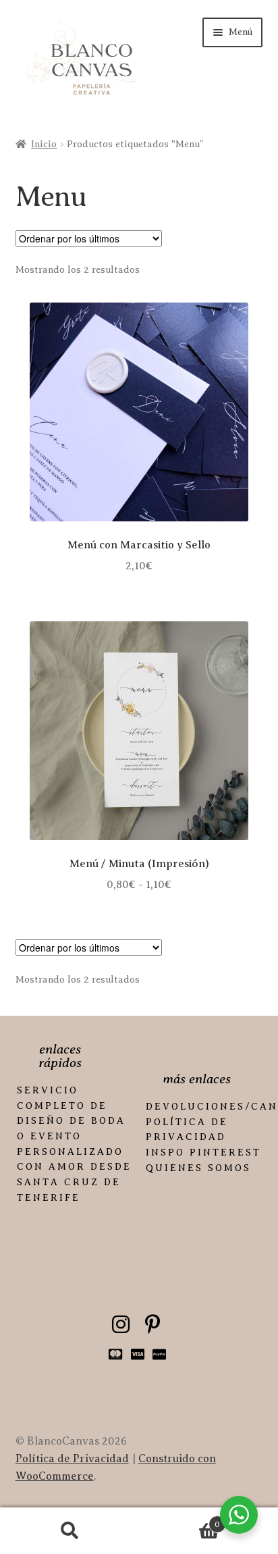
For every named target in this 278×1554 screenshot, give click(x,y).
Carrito (179, 1519)
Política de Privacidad (72, 1459)
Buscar (69, 1531)
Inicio (44, 144)
